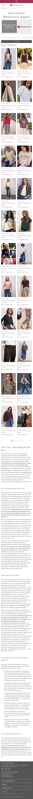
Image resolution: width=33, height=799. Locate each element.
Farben (17, 607)
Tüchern (14, 723)
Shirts (27, 676)
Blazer (3, 607)
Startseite (4, 8)
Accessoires (16, 598)
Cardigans (13, 688)
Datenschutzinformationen (8, 793)
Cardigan (8, 632)
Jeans (20, 594)
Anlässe (14, 683)
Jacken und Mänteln (25, 603)
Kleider (26, 683)
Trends (16, 754)
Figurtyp (14, 666)
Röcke (14, 713)
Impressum (4, 791)
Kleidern (15, 596)
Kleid (20, 630)
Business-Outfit (5, 585)
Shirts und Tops (5, 590)
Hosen (14, 594)
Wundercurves (5, 747)
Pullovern (28, 590)
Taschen (13, 725)
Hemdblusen (14, 696)
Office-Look (12, 693)
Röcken (23, 596)
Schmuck (3, 600)
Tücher (9, 600)
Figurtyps (3, 461)
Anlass (23, 465)
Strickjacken (7, 592)
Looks (21, 566)
